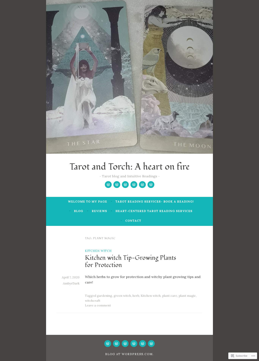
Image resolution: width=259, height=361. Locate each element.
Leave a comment (98, 305)
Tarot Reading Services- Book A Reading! (154, 201)
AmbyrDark (71, 283)
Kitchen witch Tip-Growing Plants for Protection (130, 261)
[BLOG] (125, 343)
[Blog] (125, 184)
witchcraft (92, 300)
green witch (122, 296)
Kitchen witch (98, 251)
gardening (104, 296)
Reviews (99, 211)
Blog (78, 211)
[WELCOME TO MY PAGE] (108, 343)
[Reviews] (134, 184)
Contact (133, 220)
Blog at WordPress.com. (129, 354)
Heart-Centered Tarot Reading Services (153, 211)
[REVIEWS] (134, 343)
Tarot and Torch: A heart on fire (129, 167)
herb (136, 296)
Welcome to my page (87, 201)
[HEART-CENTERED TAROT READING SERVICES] (142, 343)
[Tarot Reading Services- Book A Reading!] (117, 184)
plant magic (187, 296)
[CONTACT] (151, 343)
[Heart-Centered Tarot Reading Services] (142, 184)
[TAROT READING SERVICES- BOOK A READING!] (116, 343)
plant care (169, 296)
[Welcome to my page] (108, 184)
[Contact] (151, 184)
